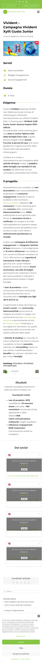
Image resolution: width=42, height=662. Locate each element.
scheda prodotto (13, 323)
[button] (39, 616)
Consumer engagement (11, 36)
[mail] (23, 1)
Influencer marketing (26, 36)
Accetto (24, 469)
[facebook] (16, 1)
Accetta (21, 642)
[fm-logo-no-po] (14, 11)
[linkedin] (26, 1)
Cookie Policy (15, 659)
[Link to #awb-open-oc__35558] (38, 11)
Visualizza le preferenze (21, 654)
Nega (21, 648)
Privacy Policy (25, 659)
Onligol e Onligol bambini (14, 610)
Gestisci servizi (20, 636)
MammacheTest (11, 203)
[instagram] (19, 1)
